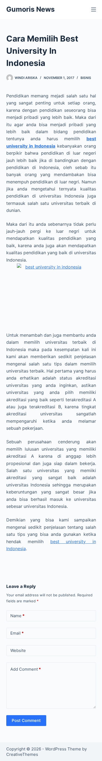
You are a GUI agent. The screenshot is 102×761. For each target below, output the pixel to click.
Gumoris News (30, 9)
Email (17, 633)
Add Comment (25, 669)
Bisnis (86, 78)
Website (18, 650)
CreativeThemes (22, 754)
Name (17, 615)
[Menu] (93, 9)
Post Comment (26, 720)
